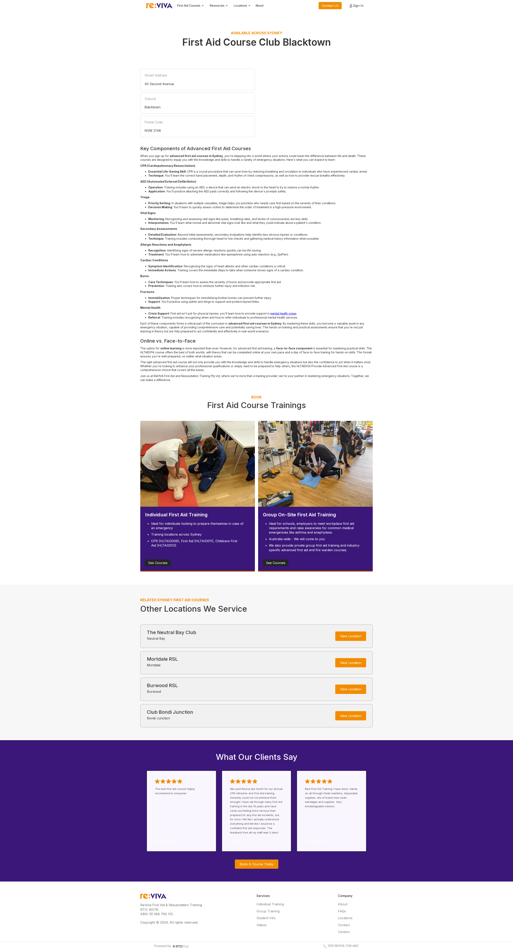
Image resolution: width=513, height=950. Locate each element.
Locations (345, 918)
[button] (190, 5)
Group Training (268, 911)
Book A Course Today (257, 864)
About (259, 5)
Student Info (266, 918)
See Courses (158, 563)
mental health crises (283, 313)
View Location (350, 636)
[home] (159, 5)
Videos (261, 925)
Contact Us (330, 6)
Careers (344, 932)
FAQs (342, 911)
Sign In (358, 6)
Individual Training (270, 904)
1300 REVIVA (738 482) (343, 945)
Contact (344, 925)
